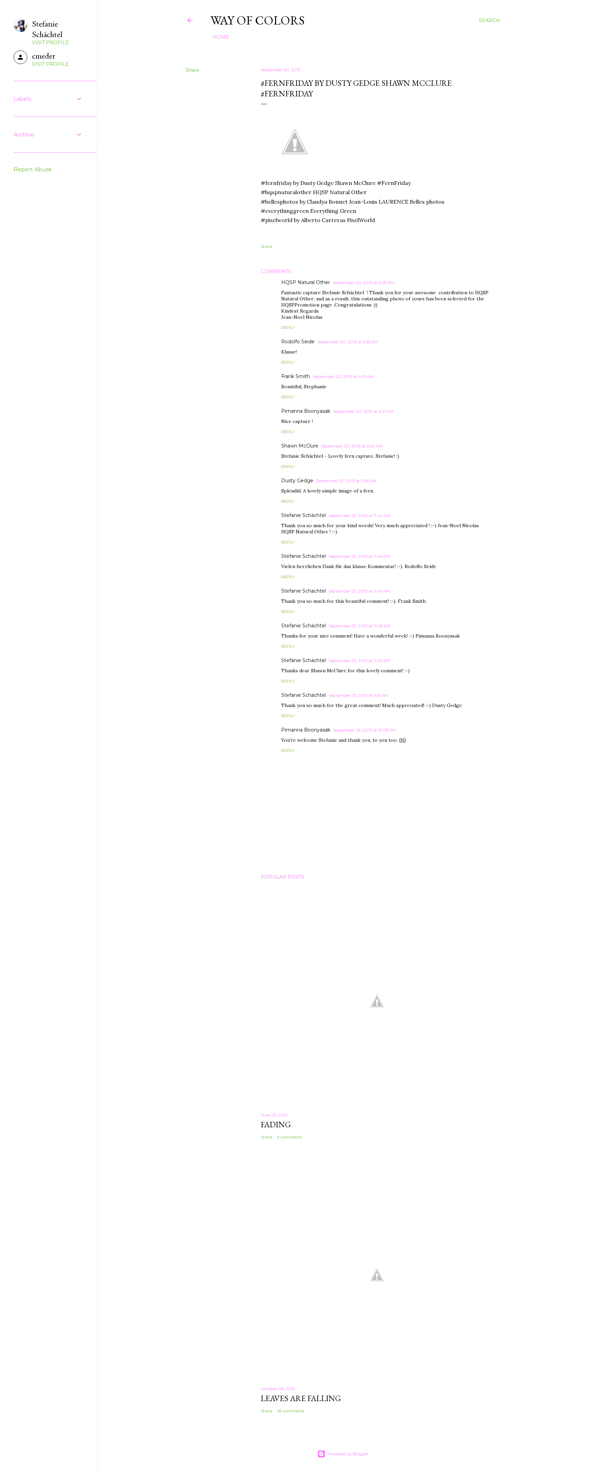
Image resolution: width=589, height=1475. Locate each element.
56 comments (290, 1410)
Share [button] (192, 70)
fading (276, 1124)
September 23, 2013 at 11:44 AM (359, 515)
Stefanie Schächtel (303, 515)
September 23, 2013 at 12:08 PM (364, 730)
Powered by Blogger (348, 1453)
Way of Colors (257, 20)
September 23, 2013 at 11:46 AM (359, 556)
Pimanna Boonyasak (305, 411)
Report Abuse (33, 169)
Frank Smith (295, 376)
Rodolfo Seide (298, 342)
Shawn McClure (299, 446)
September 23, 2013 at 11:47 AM (359, 591)
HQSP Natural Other (305, 282)
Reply (287, 327)
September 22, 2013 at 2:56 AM (346, 480)
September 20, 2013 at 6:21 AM (363, 411)
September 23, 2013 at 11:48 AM (359, 625)
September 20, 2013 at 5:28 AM (363, 282)
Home (221, 37)
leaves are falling (301, 1398)
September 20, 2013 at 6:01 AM (343, 376)
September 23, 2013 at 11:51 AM (358, 695)
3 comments (289, 1137)
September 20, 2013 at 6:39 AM (351, 446)
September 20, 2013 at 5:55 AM (347, 341)
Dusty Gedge (297, 480)
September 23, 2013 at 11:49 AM (359, 660)
